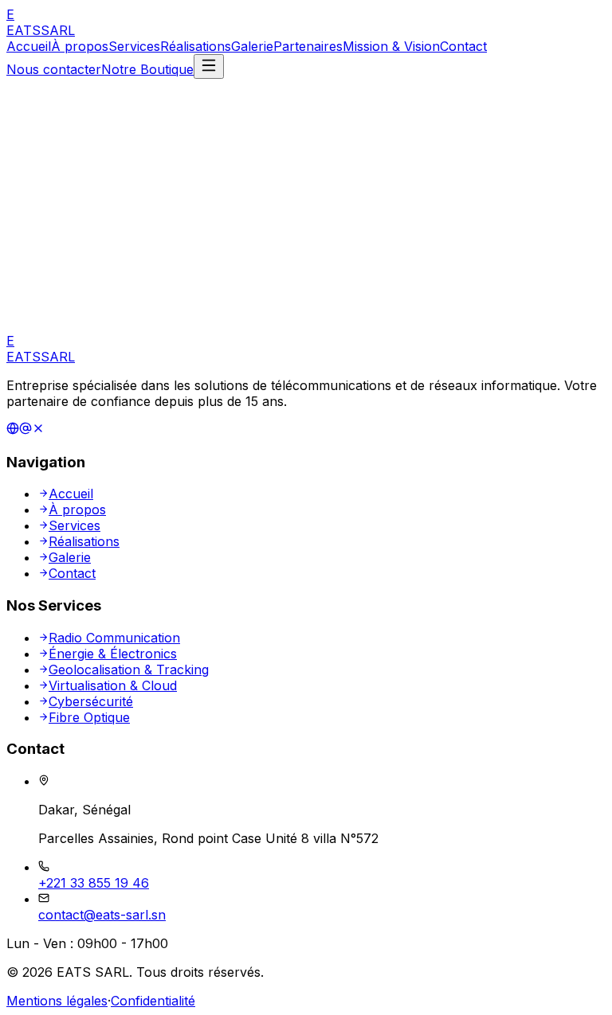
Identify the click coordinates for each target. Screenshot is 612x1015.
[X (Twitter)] (38, 430)
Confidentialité (153, 1001)
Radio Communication (114, 638)
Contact (463, 46)
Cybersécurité (91, 701)
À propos (79, 46)
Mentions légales (57, 1001)
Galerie (252, 46)
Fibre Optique (89, 717)
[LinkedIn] (12, 430)
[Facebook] (25, 430)
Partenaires (308, 46)
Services (134, 46)
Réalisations (195, 46)
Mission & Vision (391, 46)
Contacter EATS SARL (206, 279)
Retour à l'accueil (72, 279)
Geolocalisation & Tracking (129, 669)
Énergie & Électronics (113, 654)
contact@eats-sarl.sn (102, 915)
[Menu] (209, 66)
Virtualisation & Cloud (113, 685)
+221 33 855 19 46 (93, 883)
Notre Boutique (147, 69)
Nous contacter (53, 69)
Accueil (28, 46)
